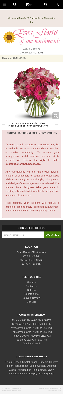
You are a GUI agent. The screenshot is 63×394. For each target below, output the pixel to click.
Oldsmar (51, 366)
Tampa (32, 373)
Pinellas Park (39, 369)
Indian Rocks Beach (17, 366)
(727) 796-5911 (32, 264)
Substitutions (31, 294)
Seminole (22, 373)
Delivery (31, 290)
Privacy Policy (16, 390)
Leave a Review (31, 298)
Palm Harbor (24, 369)
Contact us (31, 286)
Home (4, 58)
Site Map (31, 302)
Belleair (9, 362)
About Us (31, 282)
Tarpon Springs (45, 373)
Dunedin (43, 362)
